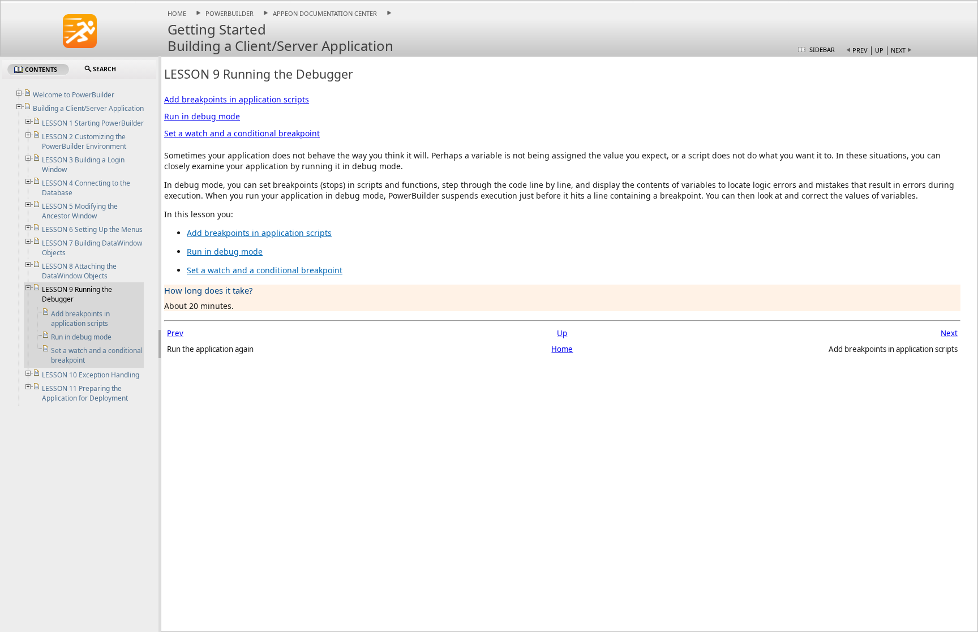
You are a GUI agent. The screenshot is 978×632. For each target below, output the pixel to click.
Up (879, 50)
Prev (860, 50)
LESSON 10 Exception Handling (90, 375)
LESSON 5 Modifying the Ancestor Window (80, 211)
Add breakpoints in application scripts (236, 99)
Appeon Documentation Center (325, 13)
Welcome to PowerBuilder (73, 95)
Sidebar (822, 49)
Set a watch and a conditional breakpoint (242, 133)
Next (898, 50)
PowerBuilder (229, 13)
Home (177, 13)
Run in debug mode (202, 116)
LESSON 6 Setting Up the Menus (92, 229)
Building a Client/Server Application (88, 108)
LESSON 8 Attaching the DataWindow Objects (79, 271)
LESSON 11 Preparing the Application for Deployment (85, 393)
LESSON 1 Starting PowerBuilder (93, 123)
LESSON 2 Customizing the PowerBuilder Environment (84, 141)
